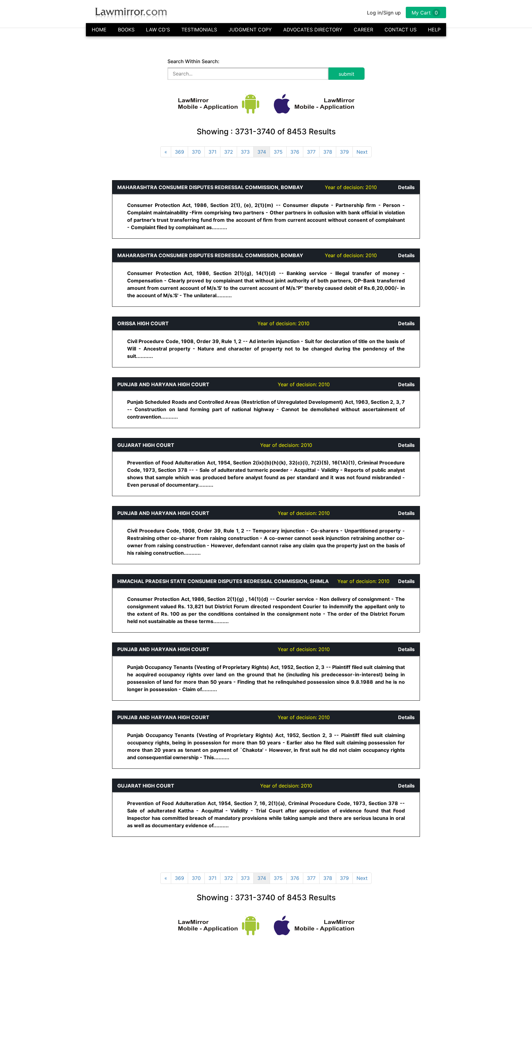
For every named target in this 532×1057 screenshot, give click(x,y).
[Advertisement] (43, 272)
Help (434, 29)
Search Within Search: (193, 61)
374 (261, 152)
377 (311, 152)
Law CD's (158, 29)
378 (327, 152)
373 (245, 152)
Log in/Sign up (384, 13)
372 (228, 152)
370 (196, 152)
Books (126, 29)
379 (344, 152)
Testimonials (199, 29)
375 (278, 152)
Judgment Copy (250, 29)
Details (406, 187)
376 (294, 152)
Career (363, 29)
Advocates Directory (312, 29)
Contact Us (401, 29)
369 (179, 152)
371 (212, 152)
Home (99, 29)
